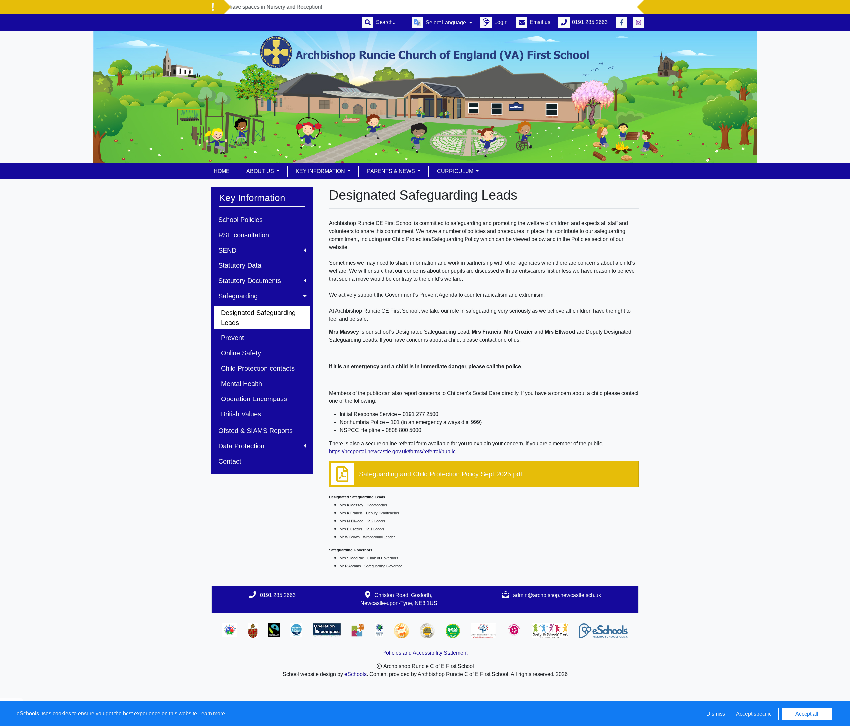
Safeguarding (238, 296)
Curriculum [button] (456, 171)
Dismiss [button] (715, 714)
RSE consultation (243, 235)
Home (222, 171)
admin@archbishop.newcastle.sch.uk (557, 595)
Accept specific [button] (754, 714)
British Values (241, 414)
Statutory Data (239, 265)
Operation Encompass (254, 398)
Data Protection (241, 446)
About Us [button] (260, 171)
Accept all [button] (806, 714)
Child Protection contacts (258, 368)
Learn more (211, 713)
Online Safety (241, 353)
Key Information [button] (321, 171)
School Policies (240, 219)
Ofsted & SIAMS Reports (255, 430)
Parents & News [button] (391, 171)
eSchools (355, 674)
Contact (229, 461)
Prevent (232, 337)
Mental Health (241, 383)
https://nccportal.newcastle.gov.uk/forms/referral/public (392, 451)
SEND (227, 250)
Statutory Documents (249, 280)
